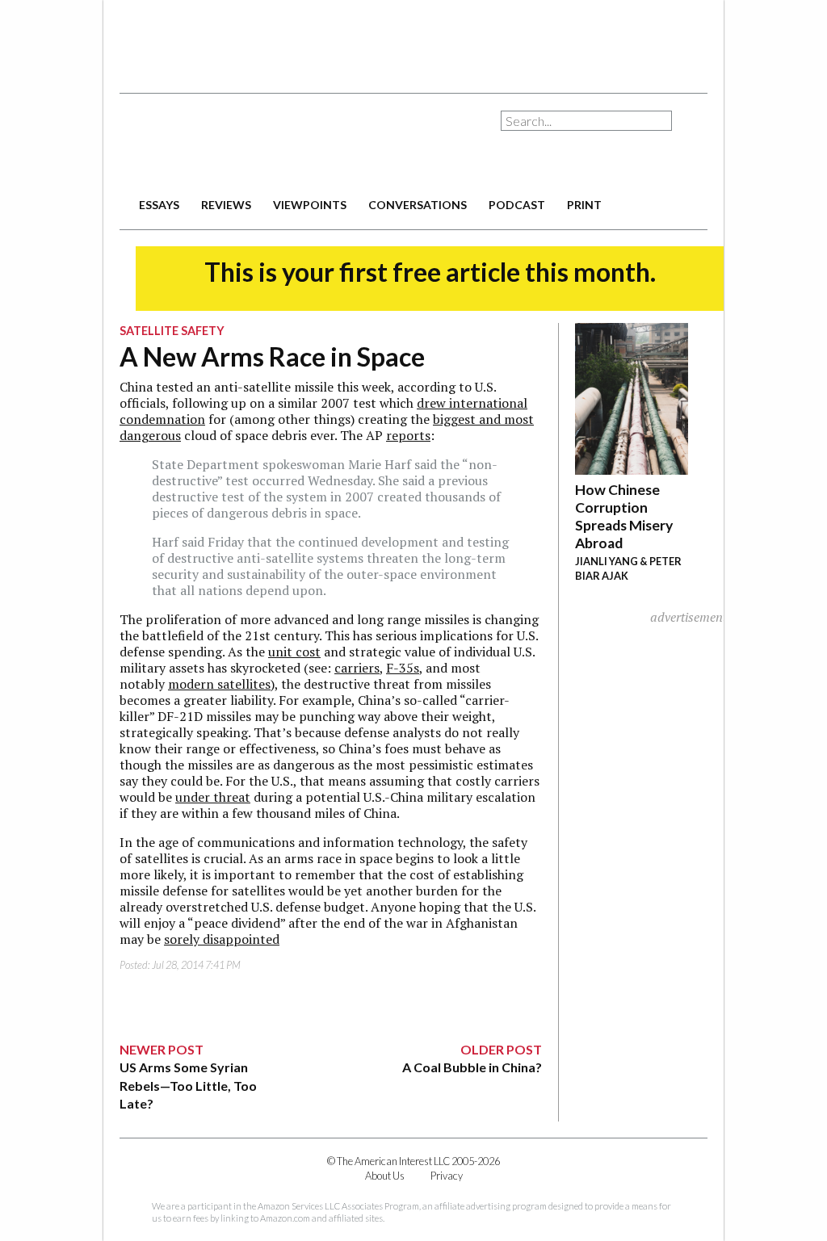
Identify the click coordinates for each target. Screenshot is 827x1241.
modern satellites (219, 684)
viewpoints (309, 205)
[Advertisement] (413, 40)
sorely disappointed (221, 939)
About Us (385, 1175)
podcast (517, 205)
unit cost (294, 651)
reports (408, 435)
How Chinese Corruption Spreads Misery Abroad (624, 516)
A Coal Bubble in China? (472, 1067)
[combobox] (586, 121)
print (584, 205)
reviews (226, 205)
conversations (417, 205)
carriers (357, 668)
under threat (212, 797)
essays (159, 205)
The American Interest (233, 143)
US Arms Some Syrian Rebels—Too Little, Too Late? (188, 1085)
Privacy (446, 1175)
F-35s (402, 668)
